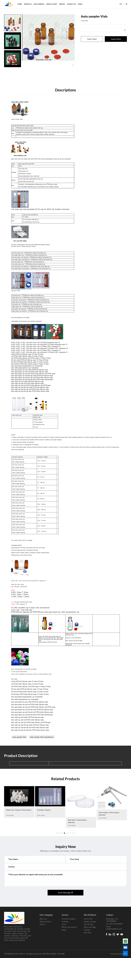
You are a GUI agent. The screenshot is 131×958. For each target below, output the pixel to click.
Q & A (64, 924)
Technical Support (69, 919)
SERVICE (62, 4)
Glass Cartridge (90, 927)
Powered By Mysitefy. (118, 954)
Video (64, 930)
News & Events (45, 921)
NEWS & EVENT (51, 4)
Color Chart (92, 39)
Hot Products (90, 914)
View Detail (10, 815)
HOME (20, 4)
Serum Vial (88, 919)
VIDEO (80, 4)
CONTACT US (71, 4)
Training (65, 921)
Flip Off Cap (88, 924)
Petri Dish (87, 933)
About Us (43, 919)
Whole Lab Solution (69, 927)
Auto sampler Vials (19, 737)
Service (42, 924)
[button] (56, 833)
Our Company (46, 914)
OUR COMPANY (39, 4)
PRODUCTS (28, 4)
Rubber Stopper (90, 921)
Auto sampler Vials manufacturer (42, 737)
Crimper (87, 930)
